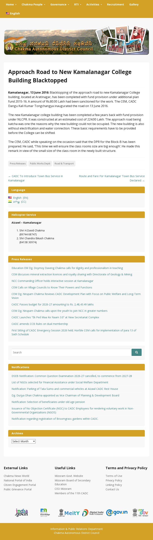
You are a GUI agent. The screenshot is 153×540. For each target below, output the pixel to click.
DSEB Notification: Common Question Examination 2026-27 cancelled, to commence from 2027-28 (72, 376)
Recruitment (115, 4)
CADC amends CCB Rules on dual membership (40, 324)
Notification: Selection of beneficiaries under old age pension (48, 402)
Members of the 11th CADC (71, 493)
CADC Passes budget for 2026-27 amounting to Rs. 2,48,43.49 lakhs (53, 304)
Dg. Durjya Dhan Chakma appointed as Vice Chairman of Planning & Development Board (65, 395)
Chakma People (32, 4)
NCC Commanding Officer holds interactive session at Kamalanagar (52, 281)
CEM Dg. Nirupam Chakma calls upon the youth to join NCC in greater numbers (59, 310)
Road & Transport (64, 163)
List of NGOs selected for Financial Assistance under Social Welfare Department (60, 382)
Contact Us (112, 489)
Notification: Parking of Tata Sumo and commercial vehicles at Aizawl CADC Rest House (65, 389)
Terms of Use (114, 476)
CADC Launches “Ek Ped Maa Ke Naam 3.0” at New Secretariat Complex (55, 317)
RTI (76, 4)
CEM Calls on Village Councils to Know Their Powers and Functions (52, 287)
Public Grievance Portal (18, 489)
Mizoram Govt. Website (69, 476)
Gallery (134, 4)
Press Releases (18, 163)
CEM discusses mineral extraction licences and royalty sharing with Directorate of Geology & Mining (72, 274)
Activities (92, 4)
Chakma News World (16, 476)
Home (10, 4)
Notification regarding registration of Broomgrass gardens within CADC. (55, 418)
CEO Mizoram (63, 489)
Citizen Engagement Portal (20, 485)
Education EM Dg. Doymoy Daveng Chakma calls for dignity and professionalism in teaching (67, 268)
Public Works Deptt (40, 163)
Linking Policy (114, 485)
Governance (58, 4)
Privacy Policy (114, 480)
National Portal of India (18, 480)
